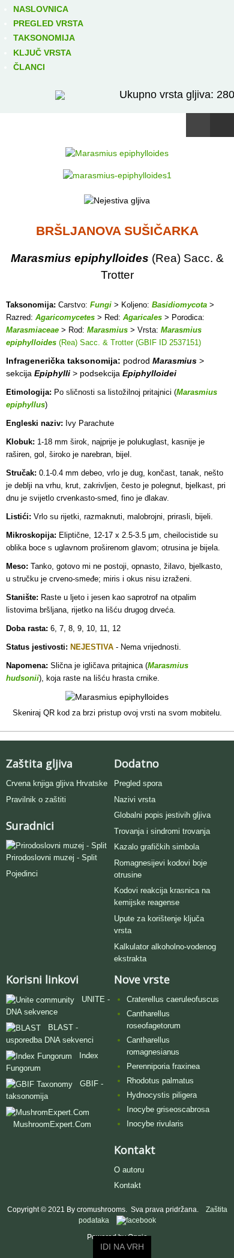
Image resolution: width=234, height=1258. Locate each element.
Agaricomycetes (65, 317)
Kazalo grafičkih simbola (156, 846)
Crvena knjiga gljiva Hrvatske (56, 783)
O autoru (129, 1169)
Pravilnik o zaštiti (36, 799)
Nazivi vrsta (134, 799)
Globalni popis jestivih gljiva (162, 815)
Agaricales (142, 317)
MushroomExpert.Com (52, 1124)
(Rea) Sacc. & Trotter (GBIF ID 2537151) (128, 342)
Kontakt (127, 1185)
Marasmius (107, 329)
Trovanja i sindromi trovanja (162, 831)
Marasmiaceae (32, 329)
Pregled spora (138, 783)
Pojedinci (22, 873)
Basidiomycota (179, 304)
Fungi (101, 304)
